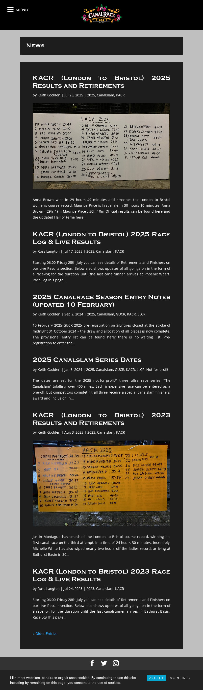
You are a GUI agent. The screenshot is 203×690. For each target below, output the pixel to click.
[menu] (10, 11)
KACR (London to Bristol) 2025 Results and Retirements (101, 81)
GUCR (120, 314)
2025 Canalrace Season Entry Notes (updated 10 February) (101, 301)
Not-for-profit (157, 369)
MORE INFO (180, 678)
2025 (91, 95)
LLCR (142, 314)
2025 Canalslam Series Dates (87, 360)
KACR (120, 95)
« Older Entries (45, 633)
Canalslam (105, 95)
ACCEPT (156, 678)
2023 (91, 432)
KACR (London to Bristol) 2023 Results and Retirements (101, 419)
